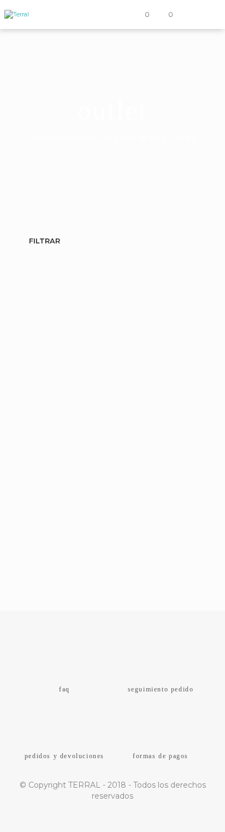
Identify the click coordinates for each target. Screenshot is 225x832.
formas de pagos (160, 756)
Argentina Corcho (56, 526)
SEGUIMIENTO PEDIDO (161, 689)
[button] (140, 14)
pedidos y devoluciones (64, 756)
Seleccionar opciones (78, 553)
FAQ (64, 689)
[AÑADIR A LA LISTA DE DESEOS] (194, 526)
